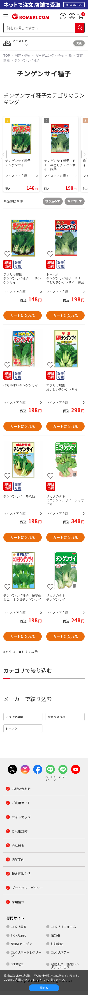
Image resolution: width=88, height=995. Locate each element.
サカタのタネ (56, 717)
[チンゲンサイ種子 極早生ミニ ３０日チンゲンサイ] (22, 571)
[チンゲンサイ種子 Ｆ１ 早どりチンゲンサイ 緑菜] (65, 238)
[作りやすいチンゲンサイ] (22, 349)
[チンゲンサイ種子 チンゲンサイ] (22, 238)
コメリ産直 (19, 926)
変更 (79, 43)
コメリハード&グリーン (26, 954)
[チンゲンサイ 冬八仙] (22, 460)
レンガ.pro (18, 935)
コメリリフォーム (63, 926)
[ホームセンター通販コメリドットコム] (30, 17)
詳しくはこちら (74, 5)
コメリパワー (60, 952)
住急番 (55, 935)
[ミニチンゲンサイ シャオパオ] (65, 460)
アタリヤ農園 (14, 717)
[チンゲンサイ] (65, 571)
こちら (41, 979)
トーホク (11, 728)
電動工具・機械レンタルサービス (65, 965)
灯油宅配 (57, 943)
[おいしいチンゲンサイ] (65, 349)
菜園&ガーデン (21, 943)
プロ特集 (17, 964)
